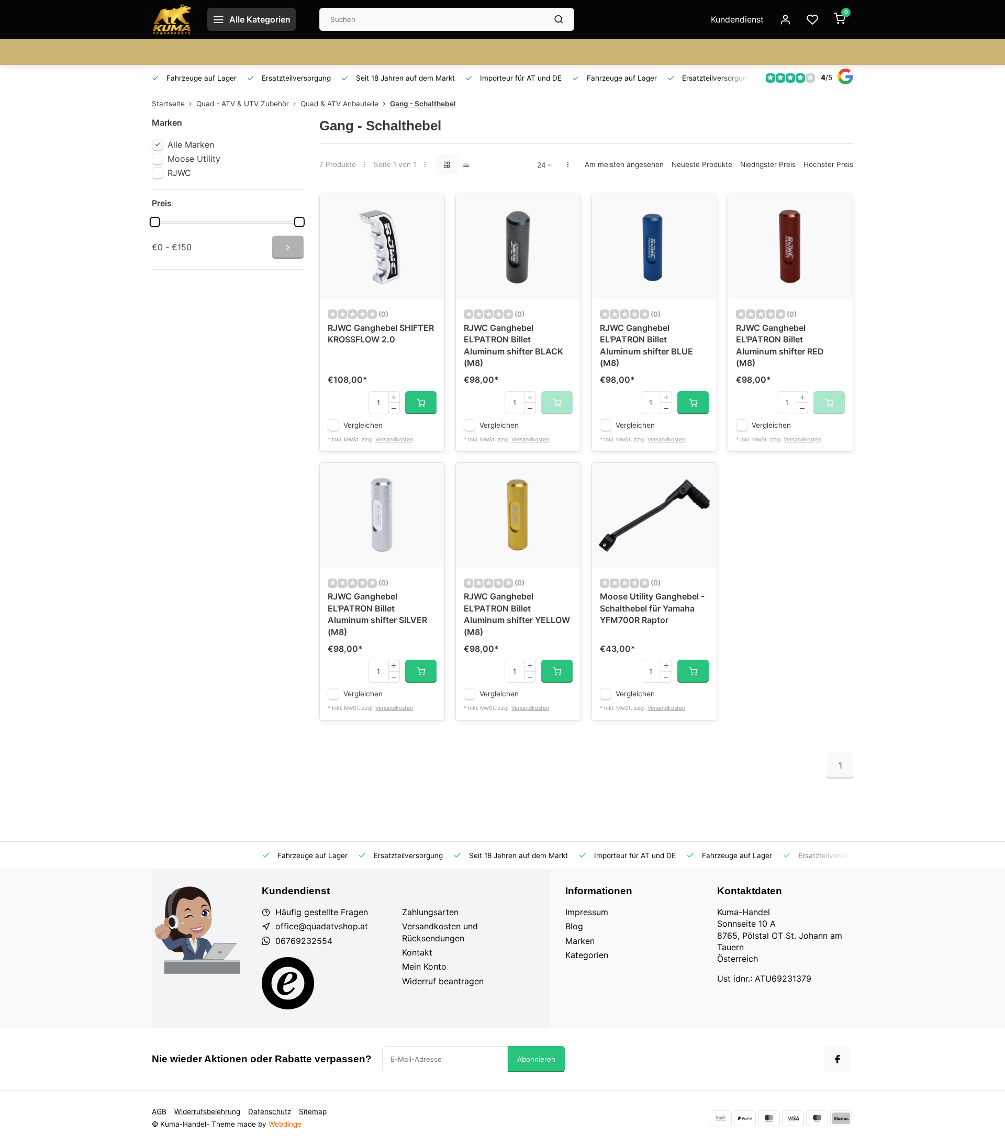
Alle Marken (191, 144)
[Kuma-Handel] (172, 19)
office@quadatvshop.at (321, 926)
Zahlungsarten (430, 912)
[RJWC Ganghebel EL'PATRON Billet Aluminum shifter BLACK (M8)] (518, 246)
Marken (580, 941)
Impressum (586, 912)
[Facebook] (837, 1059)
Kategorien (586, 955)
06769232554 (303, 941)
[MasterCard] (769, 1118)
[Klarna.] (841, 1118)
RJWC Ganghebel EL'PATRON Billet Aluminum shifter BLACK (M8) (513, 345)
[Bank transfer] (721, 1118)
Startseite (168, 103)
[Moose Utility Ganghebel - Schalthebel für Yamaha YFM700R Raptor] (654, 515)
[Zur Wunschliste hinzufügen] (428, 209)
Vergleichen (363, 425)
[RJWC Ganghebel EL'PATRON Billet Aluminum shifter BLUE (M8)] (654, 246)
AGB (159, 1111)
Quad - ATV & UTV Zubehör (242, 103)
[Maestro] (817, 1118)
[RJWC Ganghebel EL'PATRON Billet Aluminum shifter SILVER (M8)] (382, 515)
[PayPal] (745, 1118)
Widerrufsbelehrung (207, 1111)
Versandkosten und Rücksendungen (440, 932)
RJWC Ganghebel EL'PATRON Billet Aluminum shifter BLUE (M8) (646, 345)
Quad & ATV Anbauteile (339, 103)
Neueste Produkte (702, 164)
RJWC (179, 173)
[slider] (155, 222)
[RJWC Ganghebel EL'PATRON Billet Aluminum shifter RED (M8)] (790, 246)
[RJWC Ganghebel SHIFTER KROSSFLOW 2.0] (382, 246)
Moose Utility (194, 158)
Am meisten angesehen (624, 164)
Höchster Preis (828, 164)
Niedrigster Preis (768, 164)
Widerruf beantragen (443, 981)
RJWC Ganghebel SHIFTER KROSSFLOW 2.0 (381, 333)
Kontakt (417, 952)
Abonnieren (536, 1059)
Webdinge (285, 1124)
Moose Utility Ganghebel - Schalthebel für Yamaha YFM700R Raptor (652, 608)
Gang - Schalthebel (423, 103)
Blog (574, 926)
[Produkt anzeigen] (421, 402)
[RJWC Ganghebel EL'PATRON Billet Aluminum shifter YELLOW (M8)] (518, 515)
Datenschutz (269, 1111)
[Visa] (793, 1118)
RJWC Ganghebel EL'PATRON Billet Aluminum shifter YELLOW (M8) (517, 614)
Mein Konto (424, 966)
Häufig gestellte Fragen (321, 912)
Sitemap (313, 1111)
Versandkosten (394, 439)
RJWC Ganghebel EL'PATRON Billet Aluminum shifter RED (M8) (780, 345)
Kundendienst (737, 19)
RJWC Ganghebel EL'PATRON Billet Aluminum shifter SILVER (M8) (377, 614)
